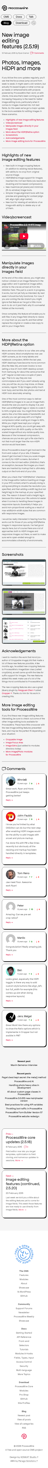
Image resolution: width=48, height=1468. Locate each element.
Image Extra (11, 745)
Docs (19, 16)
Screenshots (12, 135)
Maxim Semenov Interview (24, 1065)
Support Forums (24, 1308)
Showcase (24, 1287)
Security (24, 1366)
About (24, 1283)
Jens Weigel (24, 1016)
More (18, 1160)
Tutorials (24, 1349)
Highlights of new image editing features (25, 119)
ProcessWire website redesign (24, 1116)
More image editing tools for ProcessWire (25, 141)
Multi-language (24, 1370)
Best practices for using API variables (24, 1104)
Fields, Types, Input (24, 1357)
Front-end (24, 1341)
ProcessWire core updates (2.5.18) (20, 1138)
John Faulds (24, 815)
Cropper (6, 693)
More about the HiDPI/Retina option (22, 132)
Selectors (24, 1345)
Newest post (24, 1415)
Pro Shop (24, 1394)
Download (21, 23)
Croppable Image (14, 739)
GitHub (24, 1295)
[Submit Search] (33, 23)
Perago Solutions (27, 1461)
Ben (19, 970)
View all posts (24, 1419)
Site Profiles (24, 1403)
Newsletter (24, 1312)
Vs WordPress (24, 1291)
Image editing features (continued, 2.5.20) (23, 1182)
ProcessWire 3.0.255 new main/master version (24, 1099)
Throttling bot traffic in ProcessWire (24, 1108)
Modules (24, 1279)
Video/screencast (14, 123)
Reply (8, 800)
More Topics (24, 1374)
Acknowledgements (15, 138)
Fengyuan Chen (25, 690)
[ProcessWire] (15, 9)
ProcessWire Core (24, 1386)
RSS (24, 1427)
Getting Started (24, 1332)
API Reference (24, 1337)
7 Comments (38, 53)
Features (23, 1275)
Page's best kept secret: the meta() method (24, 1077)
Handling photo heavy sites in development (24, 1086)
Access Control (24, 1361)
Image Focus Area (14, 742)
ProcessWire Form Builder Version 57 (24, 1112)
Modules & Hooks (24, 1353)
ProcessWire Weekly (24, 1316)
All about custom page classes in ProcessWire (24, 1093)
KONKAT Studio (28, 1457)
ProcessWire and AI (24, 1081)
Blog (6, 23)
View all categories (24, 1423)
